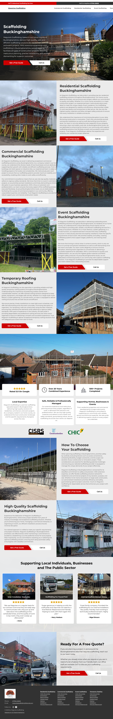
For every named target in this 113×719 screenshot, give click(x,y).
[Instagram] (13, 707)
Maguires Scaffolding (16, 8)
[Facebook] (16, 707)
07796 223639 (94, 3)
